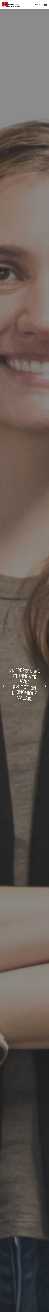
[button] (38, 4)
